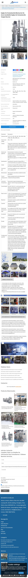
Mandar (5, 490)
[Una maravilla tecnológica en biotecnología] (4, 556)
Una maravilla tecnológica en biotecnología (17, 553)
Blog (2, 529)
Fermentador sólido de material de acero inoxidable (10, 371)
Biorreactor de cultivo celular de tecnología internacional (11, 373)
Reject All (7, 572)
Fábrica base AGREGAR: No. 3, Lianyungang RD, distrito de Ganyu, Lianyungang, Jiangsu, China (13, 506)
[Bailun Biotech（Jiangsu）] (14, 2)
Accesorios (5, 482)
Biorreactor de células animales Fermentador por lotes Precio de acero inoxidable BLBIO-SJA (7, 407)
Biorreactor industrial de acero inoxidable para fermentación (12, 379)
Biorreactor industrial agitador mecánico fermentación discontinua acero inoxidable (19, 426)
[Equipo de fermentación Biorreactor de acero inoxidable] (14, 265)
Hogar (2, 521)
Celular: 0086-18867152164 (8, 512)
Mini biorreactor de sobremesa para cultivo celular (10, 375)
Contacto (3, 531)
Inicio (3, 5)
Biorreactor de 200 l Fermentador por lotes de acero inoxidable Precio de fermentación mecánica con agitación (20, 408)
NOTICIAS (3, 533)
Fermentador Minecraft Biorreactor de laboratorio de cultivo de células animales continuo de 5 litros (6, 444)
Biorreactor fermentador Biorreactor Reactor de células (11, 377)
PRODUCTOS (4, 525)
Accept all (21, 572)
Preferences (17, 575)
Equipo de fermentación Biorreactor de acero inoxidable (11, 369)
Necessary (6, 575)
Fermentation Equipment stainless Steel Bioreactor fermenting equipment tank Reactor (19, 75)
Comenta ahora (18, 386)
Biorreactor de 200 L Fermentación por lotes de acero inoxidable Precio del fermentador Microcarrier (7, 427)
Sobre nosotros (4, 523)
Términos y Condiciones (5, 487)
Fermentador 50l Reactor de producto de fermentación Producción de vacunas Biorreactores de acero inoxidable (19, 445)
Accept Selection (14, 572)
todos (6, 5)
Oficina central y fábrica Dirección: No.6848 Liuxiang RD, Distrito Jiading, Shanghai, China (13, 502)
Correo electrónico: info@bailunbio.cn (11, 509)
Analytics (11, 575)
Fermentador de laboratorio (14, 5)
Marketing (23, 575)
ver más (5, 515)
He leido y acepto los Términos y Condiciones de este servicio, (12, 486)
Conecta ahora (12, 126)
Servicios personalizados (7, 527)
